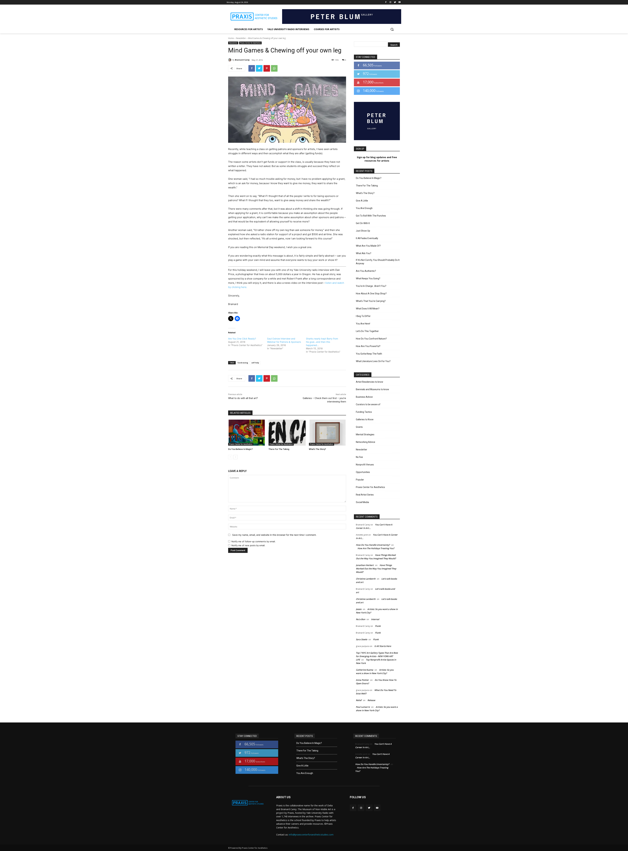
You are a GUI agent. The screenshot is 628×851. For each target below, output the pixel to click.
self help (255, 362)
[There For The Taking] (287, 433)
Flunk (378, 626)
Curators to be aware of (368, 404)
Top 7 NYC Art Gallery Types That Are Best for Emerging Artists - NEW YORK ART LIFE (377, 656)
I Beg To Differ (363, 316)
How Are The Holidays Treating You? (376, 548)
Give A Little (362, 200)
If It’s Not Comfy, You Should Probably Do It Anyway (378, 262)
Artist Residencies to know (369, 382)
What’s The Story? (317, 449)
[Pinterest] (266, 68)
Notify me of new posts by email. (248, 545)
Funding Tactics (364, 412)
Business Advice (364, 397)
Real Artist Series (365, 494)
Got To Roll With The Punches (371, 215)
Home (231, 38)
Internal (375, 619)
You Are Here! (363, 323)
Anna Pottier (362, 679)
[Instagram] (390, 2)
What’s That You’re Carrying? (371, 301)
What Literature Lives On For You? (373, 361)
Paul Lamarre (363, 706)
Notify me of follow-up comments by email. (253, 541)
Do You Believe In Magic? (240, 449)
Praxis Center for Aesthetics (250, 43)
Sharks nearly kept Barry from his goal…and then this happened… (322, 342)
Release (371, 700)
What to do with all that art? (243, 398)
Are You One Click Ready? (242, 338)
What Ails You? (363, 253)
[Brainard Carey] (230, 59)
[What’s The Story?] (327, 433)
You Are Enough (364, 208)
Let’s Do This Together (367, 331)
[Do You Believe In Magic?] (246, 433)
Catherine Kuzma (364, 669)
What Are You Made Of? (368, 245)
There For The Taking (279, 449)
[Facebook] (386, 2)
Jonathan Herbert (365, 565)
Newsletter (241, 38)
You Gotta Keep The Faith (369, 353)
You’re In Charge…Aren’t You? (371, 286)
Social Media (362, 502)
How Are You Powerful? (368, 346)
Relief (359, 700)
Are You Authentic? (366, 271)
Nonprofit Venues (365, 464)
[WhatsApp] (274, 68)
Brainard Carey (242, 60)
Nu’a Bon (360, 619)
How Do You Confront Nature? (371, 338)
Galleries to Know (365, 419)
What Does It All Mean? (367, 308)
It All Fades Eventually (367, 238)
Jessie (358, 609)
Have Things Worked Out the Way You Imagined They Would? (376, 568)
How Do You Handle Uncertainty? (373, 544)
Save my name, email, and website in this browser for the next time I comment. (274, 534)
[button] (392, 29)
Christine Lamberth (365, 578)
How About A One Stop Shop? (371, 293)
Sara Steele (361, 639)
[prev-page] (230, 457)
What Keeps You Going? (368, 278)
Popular (360, 479)
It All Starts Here (382, 646)
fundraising (243, 362)
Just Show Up (363, 230)
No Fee (359, 457)
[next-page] (235, 457)
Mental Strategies (365, 434)
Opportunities (363, 472)
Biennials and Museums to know (372, 389)
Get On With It (363, 223)
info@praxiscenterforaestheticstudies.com (311, 834)
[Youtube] (399, 2)
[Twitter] (395, 2)
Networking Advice (365, 442)
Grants (359, 427)
